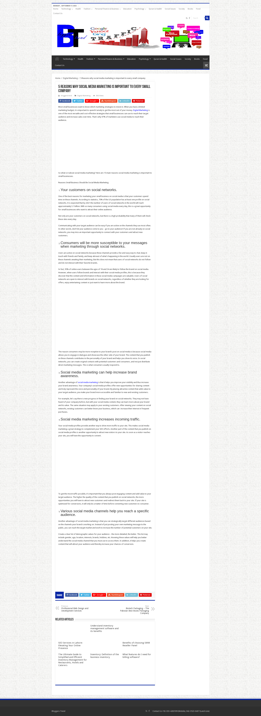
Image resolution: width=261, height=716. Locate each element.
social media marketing (88, 382)
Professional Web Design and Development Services (74, 608)
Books (190, 9)
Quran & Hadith (155, 9)
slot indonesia (64, 567)
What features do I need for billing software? (136, 655)
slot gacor (62, 560)
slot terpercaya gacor (67, 574)
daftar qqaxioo (65, 580)
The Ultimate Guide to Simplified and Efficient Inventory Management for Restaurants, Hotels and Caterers (72, 660)
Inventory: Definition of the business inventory (104, 655)
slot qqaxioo (63, 583)
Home (55, 9)
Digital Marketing (70, 78)
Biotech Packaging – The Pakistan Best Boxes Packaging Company (134, 609)
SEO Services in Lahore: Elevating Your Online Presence (70, 645)
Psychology (139, 9)
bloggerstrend (66, 96)
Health (78, 9)
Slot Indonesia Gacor (67, 564)
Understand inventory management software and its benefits (104, 628)
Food (198, 9)
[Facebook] (189, 18)
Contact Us (57, 13)
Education (127, 9)
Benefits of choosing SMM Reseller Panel (136, 644)
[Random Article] (206, 65)
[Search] (207, 18)
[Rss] (187, 18)
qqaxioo (62, 577)
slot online (62, 557)
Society (182, 9)
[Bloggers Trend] (130, 35)
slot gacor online (65, 554)
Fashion (87, 9)
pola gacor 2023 (65, 587)
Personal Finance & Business (107, 9)
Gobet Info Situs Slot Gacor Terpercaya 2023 (77, 570)
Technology (66, 9)
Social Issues (170, 9)
